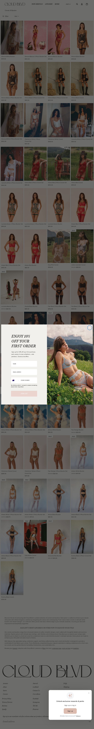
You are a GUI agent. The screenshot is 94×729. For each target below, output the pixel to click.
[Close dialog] (89, 327)
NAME (12, 359)
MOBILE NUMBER (15, 376)
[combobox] (15, 380)
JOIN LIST (24, 393)
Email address (15, 367)
